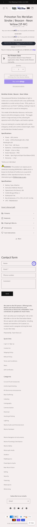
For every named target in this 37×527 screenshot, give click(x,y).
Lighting (6, 420)
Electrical (6, 412)
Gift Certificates (8, 370)
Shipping (13, 46)
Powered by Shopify (25, 523)
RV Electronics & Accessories (12, 390)
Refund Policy (8, 357)
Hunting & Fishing (9, 416)
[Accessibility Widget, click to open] (34, 263)
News (5, 365)
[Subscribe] (28, 501)
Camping (6, 399)
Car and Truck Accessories (12, 382)
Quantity (18, 65)
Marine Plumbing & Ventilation (13, 441)
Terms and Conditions (10, 361)
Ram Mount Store (9, 467)
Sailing (6, 472)
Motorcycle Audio (9, 450)
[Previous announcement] (3, 2)
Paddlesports (8, 459)
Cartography (7, 403)
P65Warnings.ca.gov (19, 177)
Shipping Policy (8, 352)
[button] (4, 8)
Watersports (7, 485)
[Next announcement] (33, 2)
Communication (9, 407)
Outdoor (6, 454)
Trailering (7, 480)
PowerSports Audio (10, 463)
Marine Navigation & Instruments (14, 437)
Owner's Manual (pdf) (8, 207)
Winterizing (7, 489)
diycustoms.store (15, 523)
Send (7, 294)
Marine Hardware (9, 429)
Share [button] (19, 239)
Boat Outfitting (8, 394)
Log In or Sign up (9, 344)
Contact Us (7, 348)
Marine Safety (8, 446)
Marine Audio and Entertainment (14, 425)
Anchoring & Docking (10, 386)
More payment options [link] (18, 86)
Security (6, 476)
